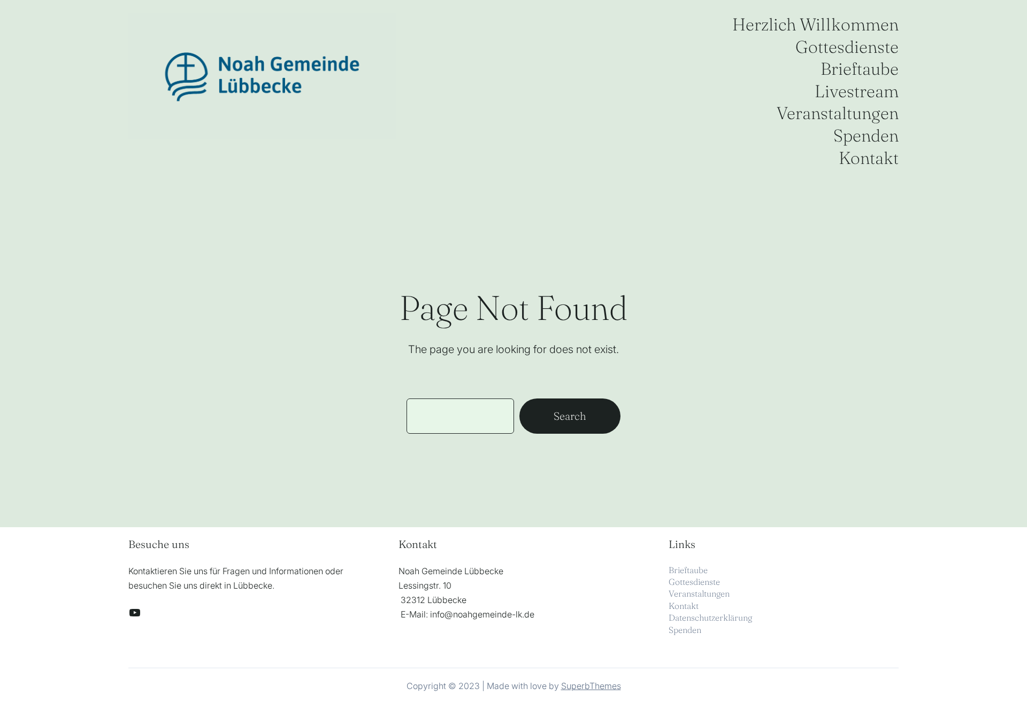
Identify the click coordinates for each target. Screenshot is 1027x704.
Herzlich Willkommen (815, 24)
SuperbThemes (591, 685)
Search (570, 416)
